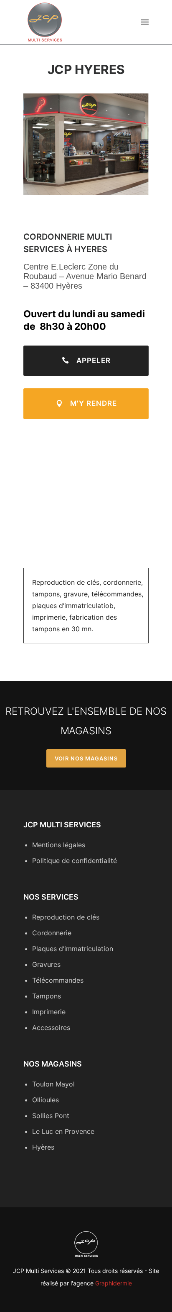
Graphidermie (113, 1283)
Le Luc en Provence (63, 1131)
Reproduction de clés (65, 917)
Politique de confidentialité (74, 860)
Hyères (43, 1147)
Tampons (46, 996)
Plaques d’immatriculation (72, 948)
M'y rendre (93, 403)
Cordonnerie (51, 933)
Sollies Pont (50, 1115)
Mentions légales (58, 845)
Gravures (46, 964)
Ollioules (45, 1100)
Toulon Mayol (53, 1084)
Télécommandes (57, 980)
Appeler (93, 360)
